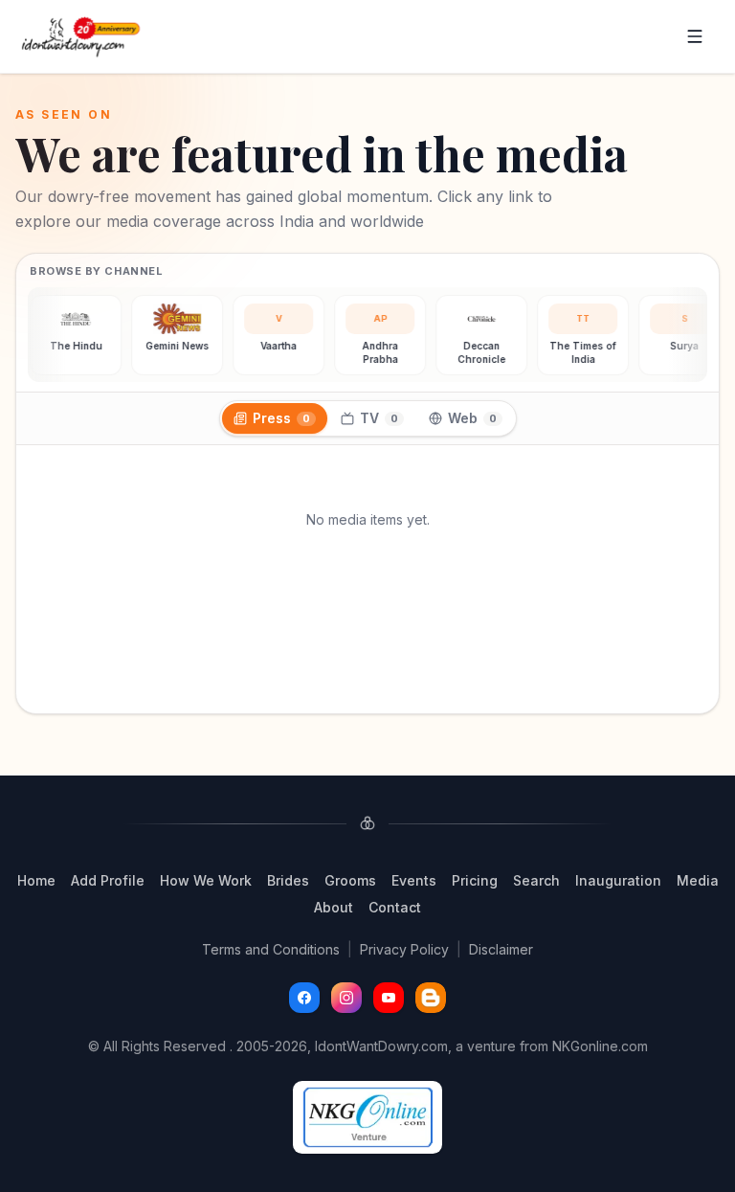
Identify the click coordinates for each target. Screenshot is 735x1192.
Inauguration (618, 880)
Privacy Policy (404, 949)
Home (36, 880)
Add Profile (108, 880)
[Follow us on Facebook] (304, 997)
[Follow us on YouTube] (388, 997)
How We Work (206, 880)
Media (698, 880)
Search (536, 880)
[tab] (274, 418)
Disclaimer (501, 949)
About (333, 907)
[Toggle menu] (695, 36)
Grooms (350, 880)
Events (413, 880)
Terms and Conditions (271, 949)
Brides (288, 880)
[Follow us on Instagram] (346, 997)
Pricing (475, 880)
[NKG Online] (367, 1117)
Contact (394, 907)
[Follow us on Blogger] (430, 997)
